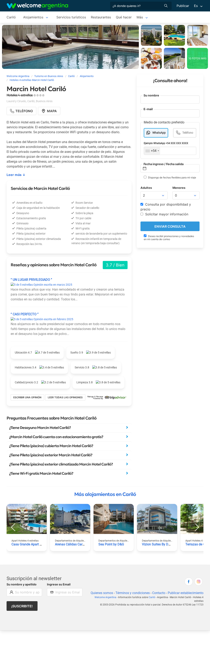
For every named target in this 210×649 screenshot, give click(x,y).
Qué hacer (124, 17)
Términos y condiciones (132, 593)
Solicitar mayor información (166, 214)
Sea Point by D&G (111, 544)
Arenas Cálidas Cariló (70, 544)
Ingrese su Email (59, 584)
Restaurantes (101, 17)
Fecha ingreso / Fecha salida (164, 164)
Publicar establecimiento (185, 593)
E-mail (148, 109)
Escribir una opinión (27, 397)
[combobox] (152, 151)
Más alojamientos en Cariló (105, 494)
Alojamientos (33, 17)
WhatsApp (159, 132)
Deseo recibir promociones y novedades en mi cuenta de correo (169, 238)
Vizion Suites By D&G (157, 544)
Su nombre (151, 95)
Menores (178, 187)
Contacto (158, 593)
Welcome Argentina (105, 597)
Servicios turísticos (71, 17)
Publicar (183, 6)
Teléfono (187, 132)
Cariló (11, 17)
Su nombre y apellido (22, 584)
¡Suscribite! (22, 606)
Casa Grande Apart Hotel (29, 544)
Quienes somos (102, 593)
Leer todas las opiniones (65, 397)
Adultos (146, 187)
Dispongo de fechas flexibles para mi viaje (171, 177)
